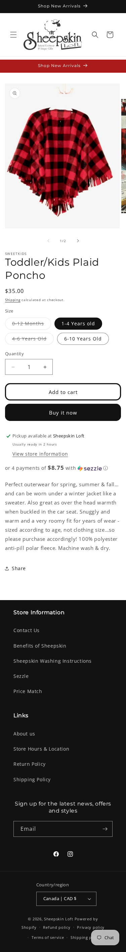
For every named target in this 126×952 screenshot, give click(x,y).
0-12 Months (31, 325)
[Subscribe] (104, 829)
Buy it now (63, 412)
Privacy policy (90, 927)
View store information (40, 454)
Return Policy (29, 764)
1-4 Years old (78, 323)
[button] (13, 34)
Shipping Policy (32, 779)
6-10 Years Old (83, 338)
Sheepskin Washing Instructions (52, 661)
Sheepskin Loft (58, 918)
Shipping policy (86, 937)
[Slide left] (48, 240)
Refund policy (56, 927)
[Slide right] (78, 240)
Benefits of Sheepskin (40, 646)
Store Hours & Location (41, 749)
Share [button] (19, 568)
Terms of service (48, 937)
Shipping (12, 299)
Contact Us (26, 630)
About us (24, 733)
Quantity (14, 354)
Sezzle (21, 676)
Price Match (27, 691)
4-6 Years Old (33, 340)
